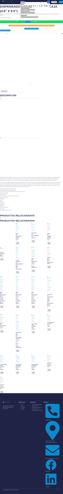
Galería (23, 2)
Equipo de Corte (25, 11)
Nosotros (22, 1)
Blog (22, 4)
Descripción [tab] (4, 91)
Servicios (22, 14)
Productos (22, 5)
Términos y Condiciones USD (25, 18)
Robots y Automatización (28, 9)
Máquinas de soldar (26, 7)
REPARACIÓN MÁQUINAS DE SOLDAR (29, 17)
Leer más (18, 243)
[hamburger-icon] (48, 2)
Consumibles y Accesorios (28, 12)
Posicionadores (25, 8)
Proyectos (24, 15)
